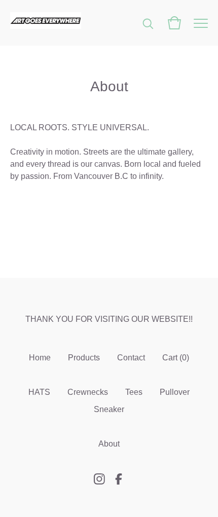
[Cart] (174, 23)
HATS (39, 392)
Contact (131, 357)
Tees (133, 392)
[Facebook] (118, 479)
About (109, 443)
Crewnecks (87, 392)
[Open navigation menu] (201, 23)
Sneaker (109, 409)
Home (40, 357)
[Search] (148, 23)
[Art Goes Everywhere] (45, 23)
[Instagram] (99, 479)
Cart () (175, 357)
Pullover (175, 392)
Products (84, 357)
